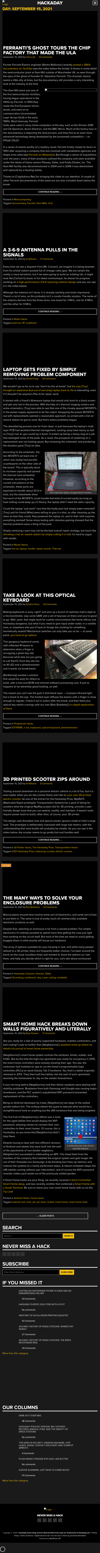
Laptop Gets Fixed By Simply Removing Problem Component (44, 372)
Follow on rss (18, 1254)
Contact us (23, 1254)
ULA (50, 203)
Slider (48, 973)
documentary (19, 203)
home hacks (37, 1198)
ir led (26, 727)
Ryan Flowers (32, 1033)
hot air (15, 548)
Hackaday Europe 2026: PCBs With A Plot (42, 1304)
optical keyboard (51, 727)
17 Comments (46, 259)
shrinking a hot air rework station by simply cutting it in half (37, 534)
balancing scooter (45, 851)
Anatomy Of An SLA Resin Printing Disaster (43, 1315)
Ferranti (31, 203)
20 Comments (28, 1348)
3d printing (17, 977)
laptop (23, 548)
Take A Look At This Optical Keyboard (39, 597)
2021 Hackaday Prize (23, 851)
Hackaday (50, 3)
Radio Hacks (20, 319)
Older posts (45, 1215)
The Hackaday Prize (43, 847)
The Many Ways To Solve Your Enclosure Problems (42, 900)
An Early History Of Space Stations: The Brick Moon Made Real (45, 1341)
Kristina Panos (33, 604)
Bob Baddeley (33, 907)
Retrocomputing (22, 199)
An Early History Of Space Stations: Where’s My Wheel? (46, 1327)
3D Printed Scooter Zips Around (46, 779)
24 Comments (50, 604)
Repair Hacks (21, 544)
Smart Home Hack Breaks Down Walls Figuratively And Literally (47, 1026)
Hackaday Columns (24, 973)
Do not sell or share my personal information (68, 1536)
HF (23, 322)
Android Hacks (22, 1198)
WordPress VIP (55, 1539)
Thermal (56, 548)
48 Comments (28, 1421)
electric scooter (64, 851)
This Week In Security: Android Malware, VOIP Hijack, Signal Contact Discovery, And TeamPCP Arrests (46, 1445)
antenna (16, 322)
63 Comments (50, 907)
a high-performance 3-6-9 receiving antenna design (46, 282)
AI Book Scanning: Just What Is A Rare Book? (44, 1470)
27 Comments (28, 1334)
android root (18, 1202)
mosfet (31, 548)
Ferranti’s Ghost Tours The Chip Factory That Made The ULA (46, 50)
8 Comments (46, 783)
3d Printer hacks (22, 847)
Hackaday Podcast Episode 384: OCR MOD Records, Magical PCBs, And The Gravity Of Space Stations (43, 1429)
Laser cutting (49, 977)
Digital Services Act (42, 1536)
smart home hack (78, 1202)
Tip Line (7, 1191)
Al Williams (31, 259)
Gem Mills (41, 203)
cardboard (30, 977)
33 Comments (45, 57)
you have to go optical (23, 635)
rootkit (50, 1202)
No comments (28, 1309)
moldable (62, 977)
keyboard (35, 727)
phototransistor (69, 727)
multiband (31, 322)
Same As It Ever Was (30, 1415)
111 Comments (28, 1475)
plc (34, 1202)
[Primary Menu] (95, 3)
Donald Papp (32, 378)
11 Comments (48, 1033)
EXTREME (17, 727)
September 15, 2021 (13, 57)
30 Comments (49, 378)
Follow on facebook (4, 1254)
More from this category (15, 1353)
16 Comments (28, 1321)
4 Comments (27, 1453)
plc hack (41, 1202)
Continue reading (55, 192)
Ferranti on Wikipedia (41, 154)
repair (39, 548)
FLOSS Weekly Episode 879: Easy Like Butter (43, 1459)
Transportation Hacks (66, 847)
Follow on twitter (9, 1254)
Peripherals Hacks (23, 723)
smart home (61, 1202)
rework (47, 548)
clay (39, 977)
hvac (28, 1202)
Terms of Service (26, 1536)
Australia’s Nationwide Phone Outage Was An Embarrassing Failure (45, 1292)
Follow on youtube (13, 1254)
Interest (40, 973)
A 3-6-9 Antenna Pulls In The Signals (40, 252)
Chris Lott (30, 57)
